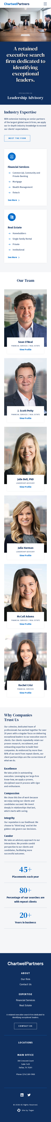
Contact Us (26, 984)
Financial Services (25, 1000)
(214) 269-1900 (28, 1074)
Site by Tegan (28, 1110)
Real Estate (25, 1005)
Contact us (25, 1026)
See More (12, 200)
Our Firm (25, 979)
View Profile (25, 349)
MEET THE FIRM (17, 138)
